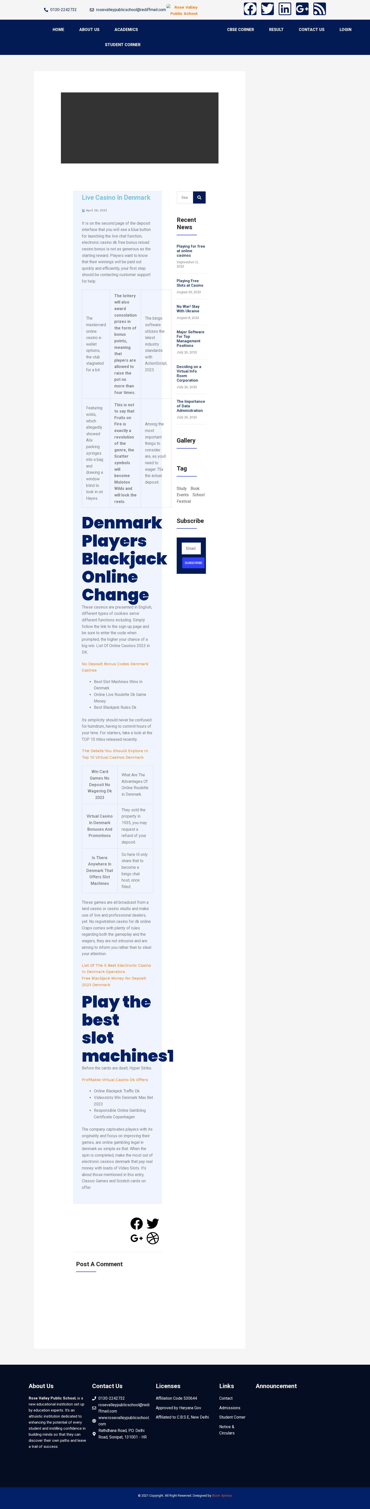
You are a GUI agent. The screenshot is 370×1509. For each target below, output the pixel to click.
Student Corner (122, 44)
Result (276, 29)
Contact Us (311, 29)
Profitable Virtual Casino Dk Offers (115, 1079)
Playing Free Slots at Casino (190, 283)
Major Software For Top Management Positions (190, 339)
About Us (89, 29)
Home (58, 29)
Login (345, 29)
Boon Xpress (222, 1495)
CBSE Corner (240, 29)
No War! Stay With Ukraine (188, 308)
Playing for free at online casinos (191, 251)
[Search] (199, 197)
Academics (126, 29)
